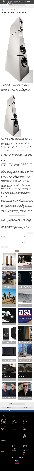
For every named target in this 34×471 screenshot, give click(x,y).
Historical (13, 446)
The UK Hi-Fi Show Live (25, 446)
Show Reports (3, 440)
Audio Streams (24, 434)
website (21, 168)
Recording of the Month (25, 416)
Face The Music (24, 437)
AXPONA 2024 (3, 441)
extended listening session (24, 150)
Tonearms (13, 417)
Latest (17, 250)
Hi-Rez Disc (2, 428)
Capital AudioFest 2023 (4, 450)
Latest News (14, 448)
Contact (16, 457)
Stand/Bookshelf (3, 417)
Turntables (13, 416)
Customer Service (25, 445)
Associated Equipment (25, 241)
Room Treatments (14, 424)
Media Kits (24, 447)
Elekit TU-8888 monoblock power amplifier (25, 268)
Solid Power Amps (3, 423)
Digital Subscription (25, 452)
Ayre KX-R (9, 229)
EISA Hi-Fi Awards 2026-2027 (25, 323)
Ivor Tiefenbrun (9, 86)
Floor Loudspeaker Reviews (11, 9)
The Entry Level (24, 436)
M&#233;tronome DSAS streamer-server (9, 360)
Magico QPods (9, 323)
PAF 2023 (2, 451)
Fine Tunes (24, 438)
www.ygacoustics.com (6, 241)
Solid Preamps (3, 422)
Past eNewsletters (14, 450)
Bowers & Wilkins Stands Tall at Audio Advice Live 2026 (9, 379)
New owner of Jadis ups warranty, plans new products (9, 287)
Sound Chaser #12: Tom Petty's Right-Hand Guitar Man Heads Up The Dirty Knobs (9, 305)
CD (1, 427)
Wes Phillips (3, 14)
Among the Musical (25, 421)
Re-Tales (24, 428)
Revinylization (24, 429)
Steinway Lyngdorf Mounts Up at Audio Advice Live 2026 (25, 379)
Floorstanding (3, 416)
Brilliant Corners (25, 424)
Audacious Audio (14, 430)
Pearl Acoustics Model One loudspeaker (9, 268)
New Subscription (25, 451)
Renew (23, 453)
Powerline (13, 423)
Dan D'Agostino (24, 89)
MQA (12, 447)
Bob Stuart (6, 142)
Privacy (24, 448)
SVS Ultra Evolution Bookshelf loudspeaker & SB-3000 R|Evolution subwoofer (9, 342)
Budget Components (14, 429)
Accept (29, 1)
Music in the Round (25, 435)
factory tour (15, 150)
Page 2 (30, 233)
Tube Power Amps (3, 421)
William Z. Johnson (9, 138)
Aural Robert (24, 423)
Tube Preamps (3, 420)
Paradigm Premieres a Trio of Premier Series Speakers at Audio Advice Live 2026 (25, 342)
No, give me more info (9, 3)
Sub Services (24, 454)
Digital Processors (3, 429)
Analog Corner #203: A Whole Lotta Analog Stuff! (25, 305)
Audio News (13, 449)
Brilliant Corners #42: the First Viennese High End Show (25, 361)
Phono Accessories (14, 422)
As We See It (24, 422)
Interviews (13, 444)
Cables (13, 421)
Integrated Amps (3, 424)
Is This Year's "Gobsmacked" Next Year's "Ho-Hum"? (25, 398)
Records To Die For (25, 417)
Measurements (24, 242)
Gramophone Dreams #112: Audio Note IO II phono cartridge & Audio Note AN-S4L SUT (25, 287)
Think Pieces (13, 445)
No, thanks (25, 1)
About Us (24, 444)
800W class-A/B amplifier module (13, 177)
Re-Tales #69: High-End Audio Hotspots (9, 397)
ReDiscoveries (24, 427)
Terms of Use (21, 457)
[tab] (17, 251)
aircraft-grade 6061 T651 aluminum (24, 170)
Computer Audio (3, 430)
